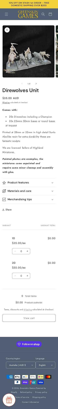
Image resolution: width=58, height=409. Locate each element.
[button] (6, 14)
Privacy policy (41, 392)
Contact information (30, 402)
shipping (28, 309)
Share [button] (9, 209)
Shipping (6, 102)
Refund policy (26, 392)
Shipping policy (39, 397)
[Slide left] (21, 83)
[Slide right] (36, 83)
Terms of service (22, 397)
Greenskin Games (27, 388)
